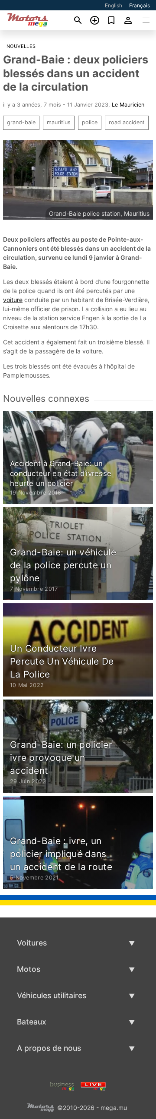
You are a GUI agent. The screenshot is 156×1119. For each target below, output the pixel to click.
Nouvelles (21, 46)
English (113, 5)
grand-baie (21, 122)
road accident (127, 122)
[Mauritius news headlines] (93, 1085)
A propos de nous (49, 1048)
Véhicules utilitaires (51, 995)
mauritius (59, 122)
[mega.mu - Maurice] (40, 1107)
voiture (13, 299)
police (90, 122)
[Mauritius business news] (62, 1085)
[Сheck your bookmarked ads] (111, 20)
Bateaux (31, 1021)
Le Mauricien (128, 104)
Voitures (32, 942)
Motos (28, 969)
